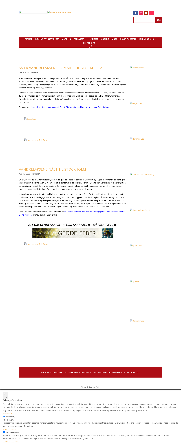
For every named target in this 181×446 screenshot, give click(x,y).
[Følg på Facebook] (135, 13)
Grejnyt (105, 39)
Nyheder (94, 39)
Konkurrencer (146, 39)
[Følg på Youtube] (146, 13)
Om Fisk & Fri (89, 43)
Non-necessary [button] (9, 429)
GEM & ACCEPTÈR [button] (11, 441)
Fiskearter (79, 39)
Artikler (66, 39)
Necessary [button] (7, 413)
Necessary (10, 416)
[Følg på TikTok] (151, 13)
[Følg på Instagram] (141, 13)
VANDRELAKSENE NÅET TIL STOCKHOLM (52, 169)
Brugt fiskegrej (128, 39)
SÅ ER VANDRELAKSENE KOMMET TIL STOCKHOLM (60, 67)
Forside (28, 39)
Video (114, 39)
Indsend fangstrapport (47, 39)
